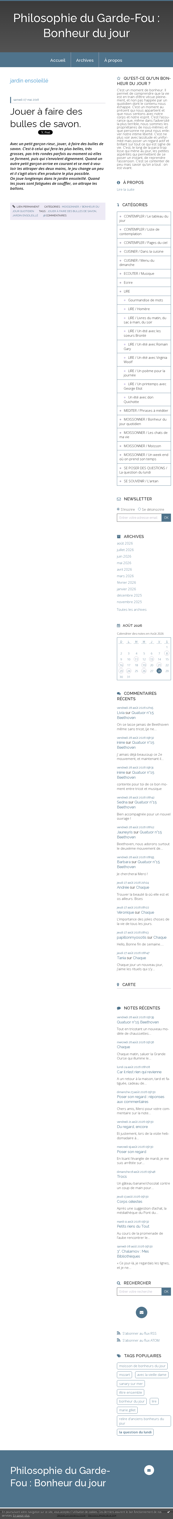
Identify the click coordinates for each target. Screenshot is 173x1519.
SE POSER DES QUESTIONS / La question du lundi (143, 470)
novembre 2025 (129, 602)
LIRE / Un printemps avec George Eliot (145, 386)
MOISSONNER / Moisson (142, 446)
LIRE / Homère (139, 309)
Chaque (142, 887)
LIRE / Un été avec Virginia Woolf (145, 359)
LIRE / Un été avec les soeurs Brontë (142, 333)
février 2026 (126, 582)
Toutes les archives (132, 609)
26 (144, 671)
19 (144, 665)
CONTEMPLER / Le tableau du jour (143, 218)
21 (159, 665)
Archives (84, 60)
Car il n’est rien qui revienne (139, 1072)
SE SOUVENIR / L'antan (141, 481)
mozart (124, 1374)
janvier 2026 (126, 589)
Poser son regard (131, 1151)
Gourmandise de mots (145, 300)
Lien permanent (27, 206)
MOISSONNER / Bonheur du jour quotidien (142, 421)
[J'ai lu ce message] (168, 1512)
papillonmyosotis (131, 937)
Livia (121, 712)
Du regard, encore (132, 1126)
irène (121, 742)
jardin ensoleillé (25, 215)
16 (121, 665)
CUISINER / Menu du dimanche (136, 262)
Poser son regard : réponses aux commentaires (140, 1099)
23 (121, 671)
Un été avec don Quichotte (138, 399)
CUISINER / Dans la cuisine (144, 251)
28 (159, 671)
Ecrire (128, 282)
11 (136, 659)
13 (151, 659)
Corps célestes (129, 1201)
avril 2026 (124, 569)
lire (154, 1401)
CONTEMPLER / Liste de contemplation (139, 231)
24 (128, 671)
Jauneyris (125, 832)
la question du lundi (135, 1432)
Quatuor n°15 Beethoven (135, 715)
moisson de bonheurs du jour (142, 1365)
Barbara (124, 862)
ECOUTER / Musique (139, 273)
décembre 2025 (129, 595)
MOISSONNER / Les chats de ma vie (143, 434)
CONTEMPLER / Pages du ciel (145, 242)
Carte (129, 984)
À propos (113, 60)
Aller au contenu (14, 3)
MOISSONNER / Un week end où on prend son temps (143, 456)
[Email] (141, 1312)
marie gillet (127, 1410)
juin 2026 (124, 556)
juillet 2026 (125, 550)
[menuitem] (58, 59)
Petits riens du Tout (133, 1226)
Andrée (123, 887)
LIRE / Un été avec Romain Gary (146, 346)
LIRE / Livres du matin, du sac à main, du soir (145, 320)
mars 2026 (125, 576)
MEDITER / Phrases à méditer (146, 410)
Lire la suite (125, 189)
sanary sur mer (131, 1383)
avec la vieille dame (151, 1374)
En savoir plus (21, 1515)
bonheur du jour (132, 1401)
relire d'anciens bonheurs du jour (141, 1420)
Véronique (125, 912)
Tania (121, 958)
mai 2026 (124, 563)
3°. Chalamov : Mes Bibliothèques (133, 1253)
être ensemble (130, 1392)
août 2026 (125, 543)
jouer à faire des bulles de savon (72, 211)
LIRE (127, 291)
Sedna (122, 802)
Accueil (57, 60)
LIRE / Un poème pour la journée (144, 372)
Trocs (122, 1176)
